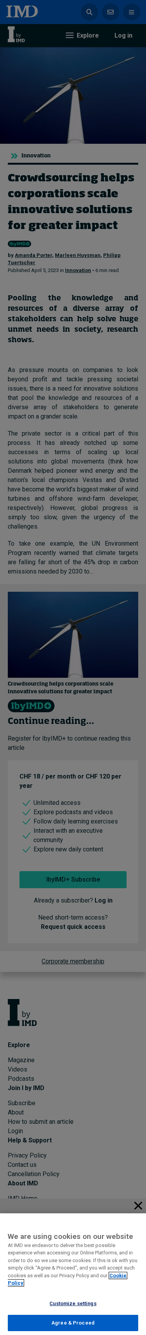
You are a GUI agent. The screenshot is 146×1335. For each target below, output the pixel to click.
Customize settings (72, 1303)
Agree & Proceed (73, 1323)
